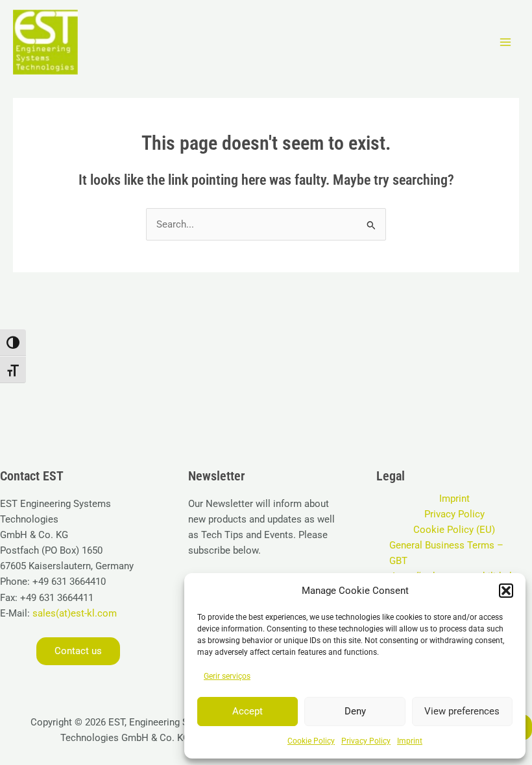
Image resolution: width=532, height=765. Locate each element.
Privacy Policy (366, 741)
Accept (247, 711)
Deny (355, 711)
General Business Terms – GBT (446, 553)
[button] (506, 590)
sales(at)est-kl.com (73, 613)
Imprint (409, 741)
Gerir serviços (227, 676)
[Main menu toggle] (505, 42)
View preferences (462, 711)
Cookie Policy (311, 741)
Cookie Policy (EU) (454, 530)
